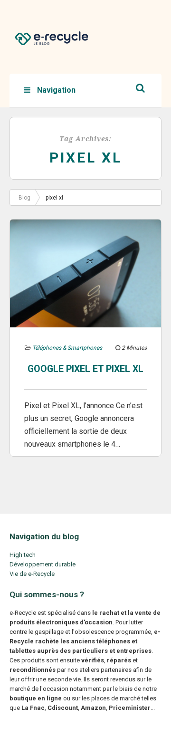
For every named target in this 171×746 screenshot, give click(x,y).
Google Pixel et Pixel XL (85, 368)
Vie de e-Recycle (32, 573)
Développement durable (43, 564)
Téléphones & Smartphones (67, 347)
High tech (23, 554)
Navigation (55, 90)
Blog (24, 197)
